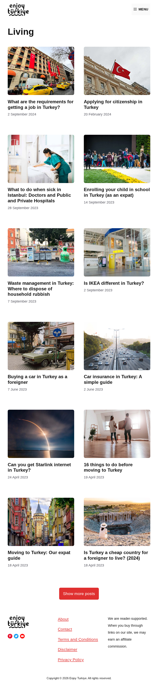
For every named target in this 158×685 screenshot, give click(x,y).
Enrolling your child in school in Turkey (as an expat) (117, 192)
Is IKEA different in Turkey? (114, 283)
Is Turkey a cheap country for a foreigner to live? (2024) (116, 555)
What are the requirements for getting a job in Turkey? (40, 104)
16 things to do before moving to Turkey (108, 467)
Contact (65, 629)
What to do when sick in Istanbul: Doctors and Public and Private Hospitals (39, 195)
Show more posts (79, 593)
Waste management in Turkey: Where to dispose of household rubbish (41, 289)
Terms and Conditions (78, 639)
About (63, 619)
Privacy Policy (71, 659)
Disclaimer (67, 649)
